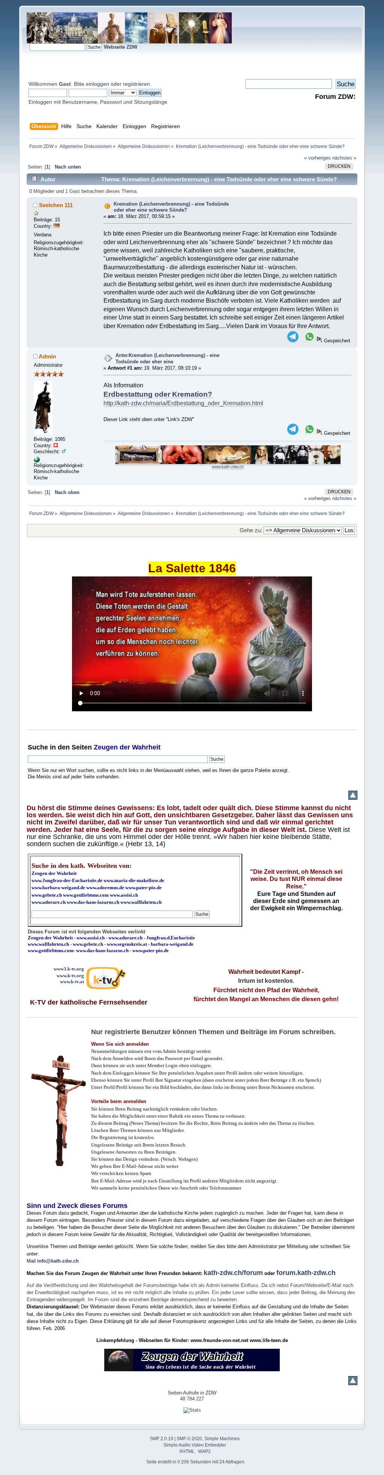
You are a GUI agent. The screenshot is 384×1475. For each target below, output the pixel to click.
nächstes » (344, 158)
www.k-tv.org (70, 975)
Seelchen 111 (56, 205)
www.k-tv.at (72, 981)
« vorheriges (317, 158)
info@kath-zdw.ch (58, 1261)
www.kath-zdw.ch (228, 466)
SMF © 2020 (189, 1438)
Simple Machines (222, 1438)
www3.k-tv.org (69, 969)
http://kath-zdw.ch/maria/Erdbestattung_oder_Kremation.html (183, 403)
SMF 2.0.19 (161, 1438)
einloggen (97, 84)
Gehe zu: (251, 530)
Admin (47, 356)
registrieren (136, 84)
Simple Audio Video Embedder (195, 1445)
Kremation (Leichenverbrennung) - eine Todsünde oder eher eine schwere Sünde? (171, 207)
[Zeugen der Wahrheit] (37, 461)
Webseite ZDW (120, 47)
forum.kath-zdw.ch (306, 1272)
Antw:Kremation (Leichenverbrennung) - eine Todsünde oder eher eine (167, 358)
